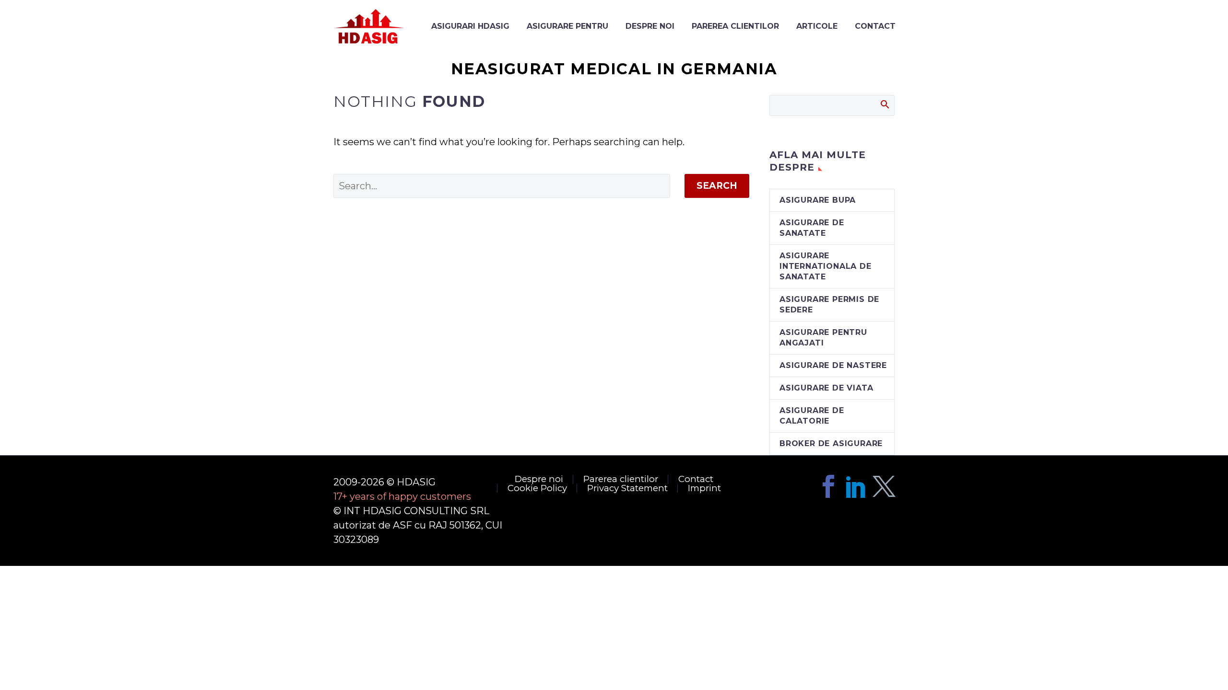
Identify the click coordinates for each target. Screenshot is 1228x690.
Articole (817, 26)
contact (875, 26)
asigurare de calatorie (811, 416)
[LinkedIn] (856, 486)
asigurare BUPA (817, 200)
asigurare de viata (826, 387)
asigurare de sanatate (811, 228)
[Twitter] (884, 486)
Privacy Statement (627, 488)
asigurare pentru (567, 26)
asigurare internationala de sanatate (825, 266)
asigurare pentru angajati (823, 337)
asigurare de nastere (833, 365)
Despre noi (650, 26)
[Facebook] (828, 486)
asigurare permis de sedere (829, 304)
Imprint (704, 488)
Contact (695, 479)
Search (717, 185)
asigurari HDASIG (470, 26)
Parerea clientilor (735, 26)
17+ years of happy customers (402, 496)
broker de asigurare (831, 443)
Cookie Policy (537, 488)
